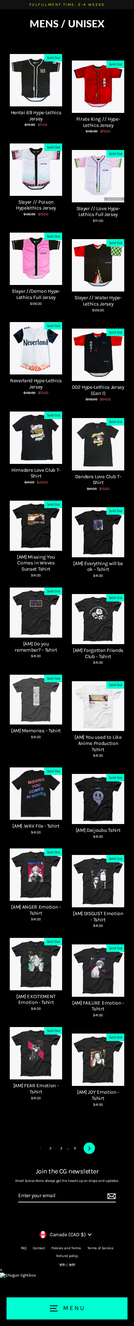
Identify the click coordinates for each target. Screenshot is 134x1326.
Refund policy (67, 1256)
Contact (39, 1248)
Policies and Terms (66, 1248)
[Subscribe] (110, 1196)
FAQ (23, 1248)
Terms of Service (100, 1248)
